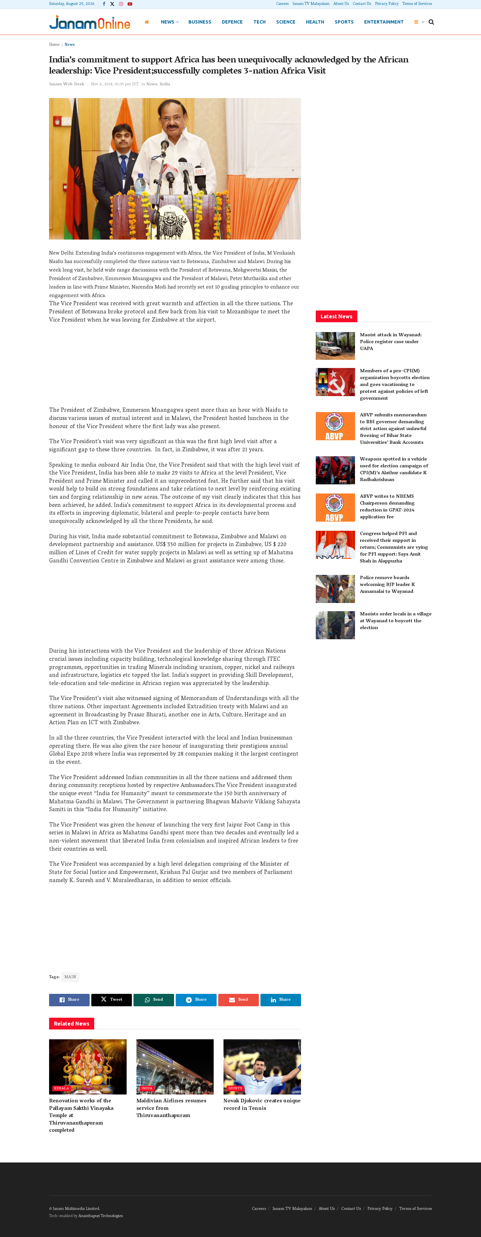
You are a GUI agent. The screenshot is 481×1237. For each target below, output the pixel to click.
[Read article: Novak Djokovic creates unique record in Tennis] (262, 1067)
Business (199, 22)
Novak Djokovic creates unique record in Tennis (262, 1104)
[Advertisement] (175, 367)
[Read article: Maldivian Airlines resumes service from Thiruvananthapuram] (175, 1067)
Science (285, 22)
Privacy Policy (387, 4)
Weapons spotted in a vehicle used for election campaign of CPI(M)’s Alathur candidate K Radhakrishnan (394, 470)
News (167, 22)
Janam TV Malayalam (311, 4)
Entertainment (384, 22)
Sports (344, 22)
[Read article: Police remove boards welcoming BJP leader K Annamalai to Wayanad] (335, 589)
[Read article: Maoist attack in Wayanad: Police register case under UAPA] (335, 346)
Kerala (61, 1088)
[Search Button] (431, 22)
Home (54, 45)
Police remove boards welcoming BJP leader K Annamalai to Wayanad (387, 585)
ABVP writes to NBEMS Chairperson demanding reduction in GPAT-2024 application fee (387, 507)
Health (315, 22)
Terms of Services (417, 4)
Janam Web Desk (66, 84)
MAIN (70, 977)
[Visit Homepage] (89, 21)
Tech (259, 22)
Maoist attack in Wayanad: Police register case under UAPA (390, 342)
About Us (341, 4)
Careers (282, 4)
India (165, 84)
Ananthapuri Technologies (101, 1216)
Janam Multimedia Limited (76, 1209)
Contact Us (362, 4)
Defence (232, 22)
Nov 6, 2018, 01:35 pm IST (115, 84)
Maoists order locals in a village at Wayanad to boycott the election (396, 621)
